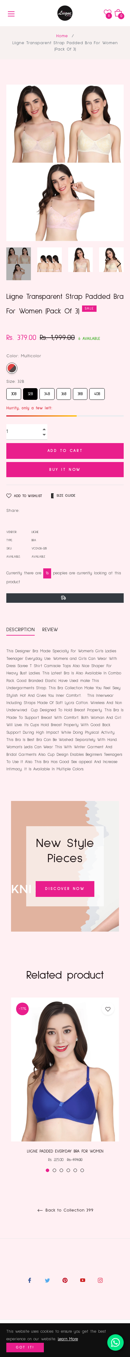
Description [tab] (20, 629)
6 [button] (82, 1170)
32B (30, 392)
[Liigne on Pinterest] (65, 1280)
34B (47, 392)
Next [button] (119, 264)
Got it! (25, 1347)
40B (97, 392)
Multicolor (11, 368)
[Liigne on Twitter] (47, 1280)
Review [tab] (51, 629)
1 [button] (47, 1170)
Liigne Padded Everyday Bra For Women (65, 1151)
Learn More (68, 1339)
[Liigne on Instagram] (100, 1280)
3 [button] (61, 1170)
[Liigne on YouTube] (82, 1280)
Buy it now (65, 470)
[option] (65, 1085)
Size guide (65, 496)
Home (62, 36)
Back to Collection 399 (68, 1210)
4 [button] (68, 1170)
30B (13, 392)
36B (63, 392)
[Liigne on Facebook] (29, 1280)
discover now (65, 889)
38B (80, 392)
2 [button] (54, 1170)
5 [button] (75, 1170)
